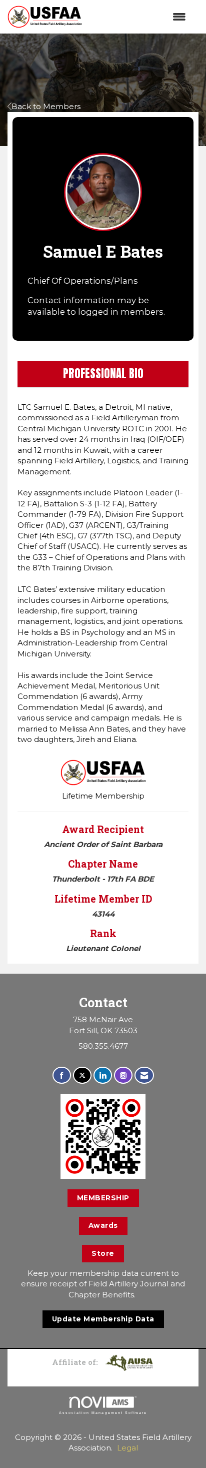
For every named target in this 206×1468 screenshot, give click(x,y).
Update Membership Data (103, 1319)
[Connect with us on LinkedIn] (103, 1075)
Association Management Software (103, 1412)
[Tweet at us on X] (82, 1075)
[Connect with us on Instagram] (123, 1075)
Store (103, 1253)
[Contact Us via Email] (144, 1075)
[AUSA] (129, 1362)
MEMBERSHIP (103, 1198)
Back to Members (46, 106)
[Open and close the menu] (139, 17)
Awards (103, 1225)
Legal (127, 1447)
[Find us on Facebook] (61, 1075)
